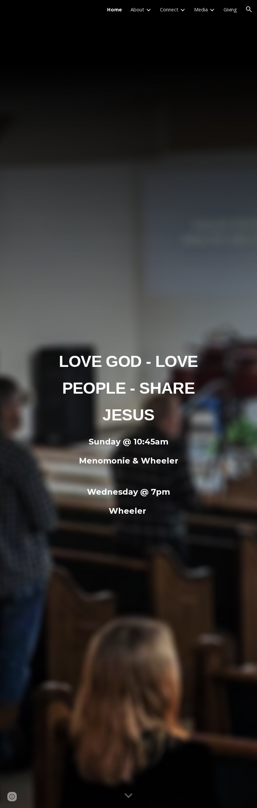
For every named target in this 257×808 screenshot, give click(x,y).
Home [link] (114, 9)
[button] (249, 9)
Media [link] (201, 9)
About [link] (137, 9)
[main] (128, 385)
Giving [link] (230, 9)
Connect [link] (169, 9)
